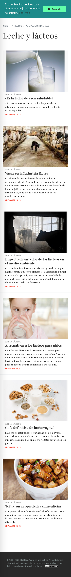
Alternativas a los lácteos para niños (33, 345)
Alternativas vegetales (37, 26)
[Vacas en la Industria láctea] (35, 146)
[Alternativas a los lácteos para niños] (35, 318)
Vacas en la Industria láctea (26, 173)
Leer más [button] (24, 13)
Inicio (5, 26)
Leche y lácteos (13, 94)
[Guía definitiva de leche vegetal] (35, 400)
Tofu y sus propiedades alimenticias (33, 506)
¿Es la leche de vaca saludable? (29, 98)
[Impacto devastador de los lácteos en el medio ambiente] (35, 232)
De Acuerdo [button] (54, 9)
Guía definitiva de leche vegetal (29, 428)
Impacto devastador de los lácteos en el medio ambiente (34, 261)
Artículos (17, 26)
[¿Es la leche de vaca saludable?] (35, 71)
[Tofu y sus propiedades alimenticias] (35, 479)
